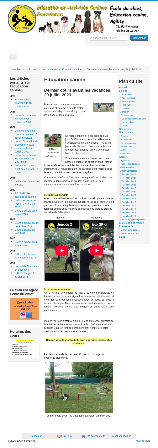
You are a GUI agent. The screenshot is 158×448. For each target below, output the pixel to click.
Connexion (36, 436)
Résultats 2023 (129, 181)
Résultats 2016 (129, 208)
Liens (122, 236)
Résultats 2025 (129, 177)
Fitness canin (126, 146)
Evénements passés (130, 229)
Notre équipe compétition (133, 219)
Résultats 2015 (129, 212)
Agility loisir (125, 160)
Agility (123, 149)
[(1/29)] (79, 387)
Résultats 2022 (129, 188)
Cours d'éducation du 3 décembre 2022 (26, 142)
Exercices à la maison (131, 222)
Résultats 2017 (129, 205)
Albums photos (129, 101)
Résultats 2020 (129, 194)
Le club (123, 90)
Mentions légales (121, 436)
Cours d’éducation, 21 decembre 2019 (27, 224)
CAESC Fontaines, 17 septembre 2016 (25, 255)
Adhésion (124, 111)
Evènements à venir (129, 233)
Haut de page (142, 440)
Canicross (125, 153)
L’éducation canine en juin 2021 (27, 182)
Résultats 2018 (129, 201)
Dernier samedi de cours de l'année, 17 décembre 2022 (26, 134)
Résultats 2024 (129, 184)
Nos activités (126, 132)
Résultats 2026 (129, 174)
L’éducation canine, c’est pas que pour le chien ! (26, 168)
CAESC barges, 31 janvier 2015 (25, 274)
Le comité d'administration (134, 118)
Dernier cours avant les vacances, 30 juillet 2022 (25, 158)
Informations (126, 94)
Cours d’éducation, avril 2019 (25, 231)
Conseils (124, 135)
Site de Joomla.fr (95, 436)
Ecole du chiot (127, 139)
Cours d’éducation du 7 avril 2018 (26, 243)
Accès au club (128, 97)
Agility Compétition (128, 170)
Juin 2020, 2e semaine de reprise (25, 194)
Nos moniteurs (128, 122)
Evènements (126, 226)
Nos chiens (125, 129)
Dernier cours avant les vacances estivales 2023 (25, 118)
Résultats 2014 (129, 215)
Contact (125, 125)
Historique (125, 108)
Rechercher (139, 38)
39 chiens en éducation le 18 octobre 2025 (23, 102)
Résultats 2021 (129, 191)
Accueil (123, 87)
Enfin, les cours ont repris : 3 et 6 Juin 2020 (25, 203)
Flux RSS (126, 104)
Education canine (128, 142)
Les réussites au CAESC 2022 (24, 149)
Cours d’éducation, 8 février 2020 (26, 212)
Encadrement (126, 115)
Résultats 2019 (129, 198)
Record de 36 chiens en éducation (26, 267)
